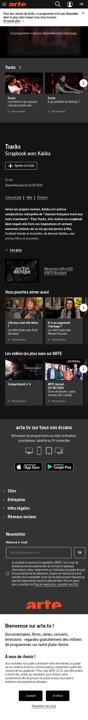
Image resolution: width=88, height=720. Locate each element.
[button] (58, 4)
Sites (12, 490)
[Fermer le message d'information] (83, 13)
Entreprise (16, 499)
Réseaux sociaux (22, 516)
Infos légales (19, 508)
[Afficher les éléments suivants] (83, 83)
